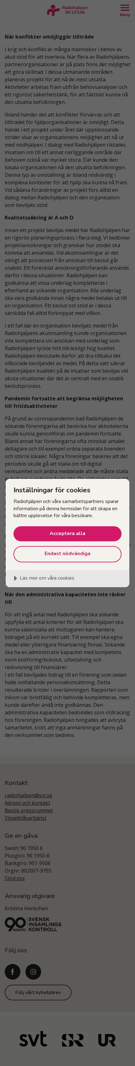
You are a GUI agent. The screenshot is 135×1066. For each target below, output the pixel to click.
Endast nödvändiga (67, 553)
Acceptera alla (67, 533)
